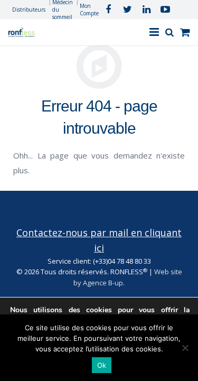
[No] (185, 347)
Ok (102, 365)
